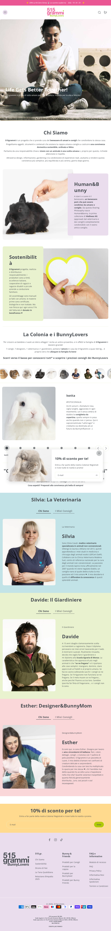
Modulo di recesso (97, 862)
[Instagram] (55, 840)
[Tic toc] (61, 840)
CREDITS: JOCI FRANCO (55, 926)
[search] (99, 12)
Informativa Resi (96, 875)
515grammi (59, 904)
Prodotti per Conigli (71, 862)
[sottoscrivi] (96, 475)
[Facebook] (50, 840)
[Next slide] (106, 448)
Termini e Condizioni (98, 886)
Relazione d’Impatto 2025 (44, 877)
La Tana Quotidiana (44, 872)
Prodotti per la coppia (68, 867)
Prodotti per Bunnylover (67, 874)
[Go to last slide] (98, 448)
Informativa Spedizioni (94, 880)
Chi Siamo (39, 859)
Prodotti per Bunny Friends (70, 881)
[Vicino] (99, 453)
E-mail (60, 475)
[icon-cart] (105, 12)
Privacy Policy (95, 870)
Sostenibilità (40, 863)
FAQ (91, 866)
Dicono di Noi (41, 868)
